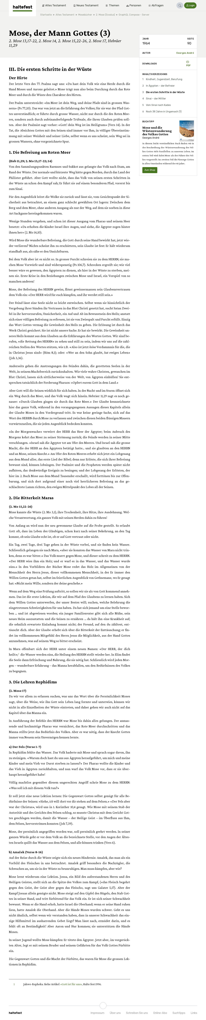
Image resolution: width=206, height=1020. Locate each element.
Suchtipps (179, 1013)
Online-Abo (160, 1013)
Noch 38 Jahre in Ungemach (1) (163, 111)
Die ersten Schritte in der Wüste (165, 92)
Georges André (185, 53)
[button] (179, 5)
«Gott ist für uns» (71, 984)
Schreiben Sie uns (137, 1013)
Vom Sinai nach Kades (158, 105)
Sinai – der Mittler (156, 98)
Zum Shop (149, 170)
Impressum (97, 1013)
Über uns (115, 1013)
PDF (188, 65)
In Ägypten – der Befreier (160, 85)
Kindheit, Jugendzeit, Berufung (164, 79)
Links (194, 1013)
